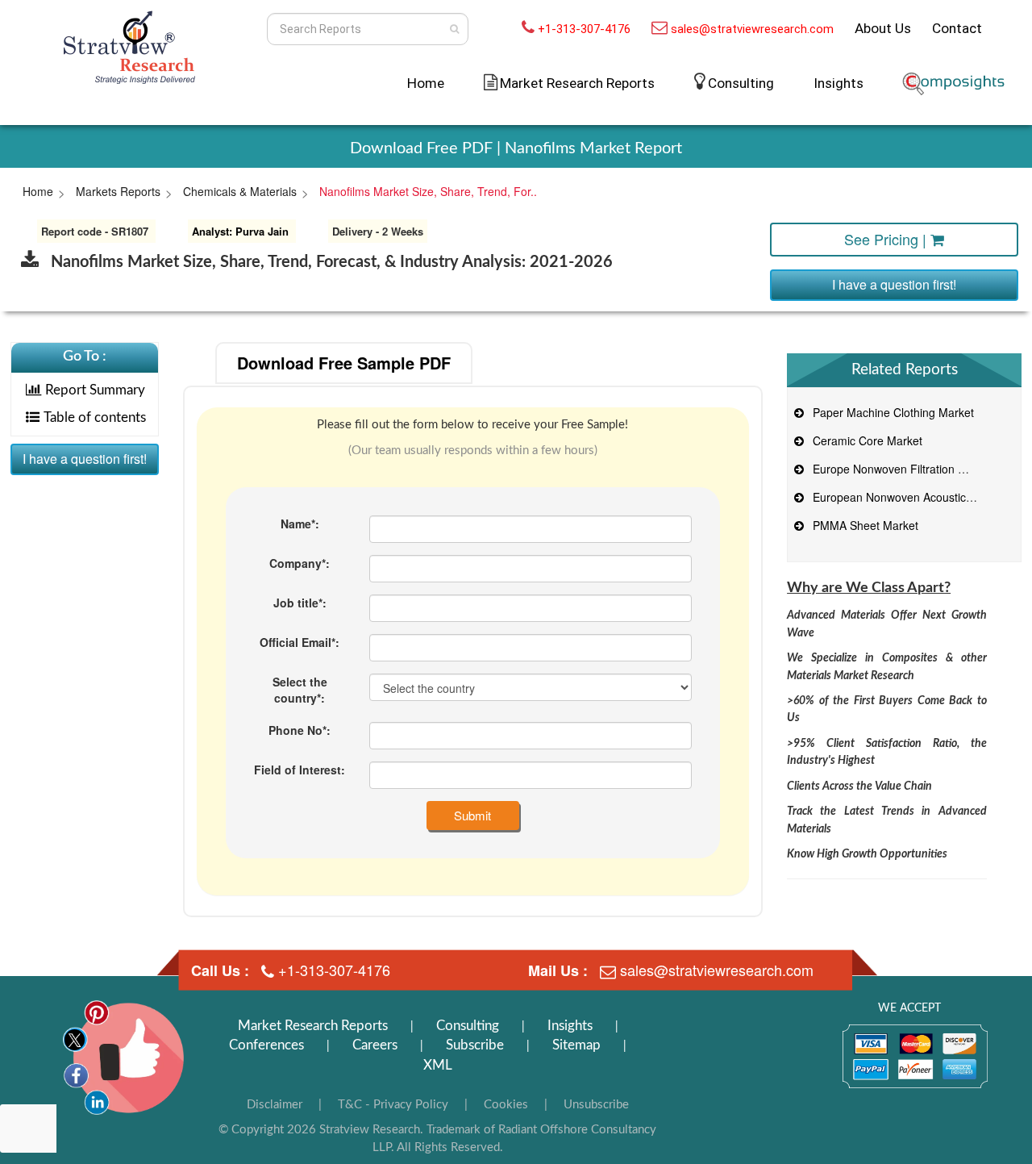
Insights (838, 83)
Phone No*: (299, 730)
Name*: (300, 523)
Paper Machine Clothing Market (890, 412)
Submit (472, 815)
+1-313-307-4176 (584, 29)
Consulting (741, 83)
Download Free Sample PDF (344, 362)
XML (437, 1065)
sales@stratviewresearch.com (752, 29)
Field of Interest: (299, 769)
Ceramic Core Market (864, 440)
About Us (883, 28)
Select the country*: (300, 690)
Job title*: (300, 603)
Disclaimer (274, 1105)
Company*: (299, 563)
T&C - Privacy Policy (393, 1105)
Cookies (506, 1105)
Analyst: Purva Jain (240, 231)
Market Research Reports (313, 1026)
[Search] (454, 29)
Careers (374, 1045)
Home (425, 83)
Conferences (266, 1045)
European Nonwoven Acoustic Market (905, 497)
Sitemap (576, 1045)
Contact (957, 28)
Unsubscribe (596, 1105)
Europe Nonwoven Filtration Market (899, 469)
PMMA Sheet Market (862, 525)
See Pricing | (887, 238)
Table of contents (95, 417)
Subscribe (475, 1045)
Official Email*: (299, 642)
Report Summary (95, 390)
